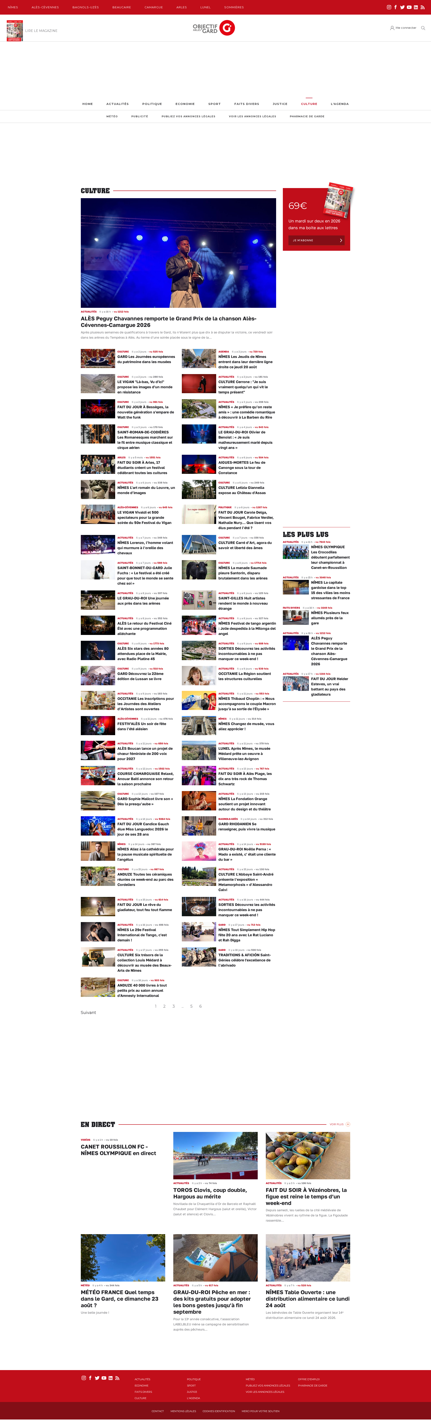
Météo (112, 116)
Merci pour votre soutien (260, 1411)
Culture (309, 104)
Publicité (139, 116)
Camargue (154, 7)
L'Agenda (340, 104)
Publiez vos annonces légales (189, 116)
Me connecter (406, 27)
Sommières (234, 7)
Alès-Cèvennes (45, 7)
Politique (152, 104)
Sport (214, 104)
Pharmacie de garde (307, 116)
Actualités (117, 104)
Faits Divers (246, 104)
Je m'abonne (303, 240)
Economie (185, 104)
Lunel (205, 7)
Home (87, 104)
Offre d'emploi (309, 1379)
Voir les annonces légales (252, 116)
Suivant (88, 1012)
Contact (158, 1411)
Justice (280, 104)
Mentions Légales (183, 1411)
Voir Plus (336, 1124)
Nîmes (13, 7)
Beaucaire (121, 7)
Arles (181, 7)
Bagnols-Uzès (86, 7)
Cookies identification (219, 1411)
